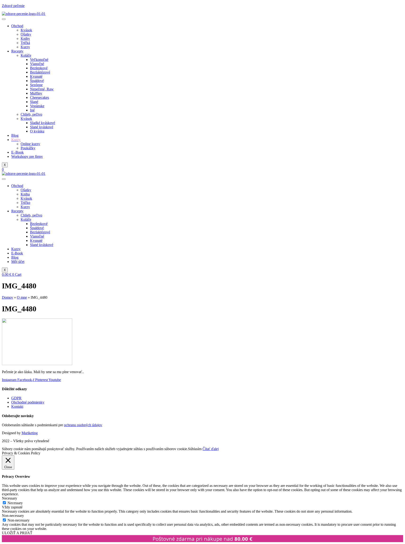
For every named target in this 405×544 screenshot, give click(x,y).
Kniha (25, 194)
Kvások (26, 30)
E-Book (17, 253)
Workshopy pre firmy (27, 156)
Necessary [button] (9, 498)
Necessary (15, 503)
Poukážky (28, 148)
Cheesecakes (39, 97)
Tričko (25, 203)
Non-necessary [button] (13, 516)
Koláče (26, 55)
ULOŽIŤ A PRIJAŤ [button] (17, 533)
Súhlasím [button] (195, 449)
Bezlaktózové (40, 72)
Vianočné (37, 64)
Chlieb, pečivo (31, 114)
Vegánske (37, 106)
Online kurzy (30, 144)
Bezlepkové (39, 68)
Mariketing (30, 433)
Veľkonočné (39, 60)
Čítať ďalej (210, 449)
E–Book (17, 152)
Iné (32, 110)
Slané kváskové (41, 127)
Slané (34, 102)
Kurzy (25, 47)
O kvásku (37, 131)
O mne (22, 297)
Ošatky (26, 34)
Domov (7, 297)
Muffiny (36, 93)
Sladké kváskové (42, 123)
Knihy (25, 38)
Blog (15, 135)
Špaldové (37, 81)
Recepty (17, 51)
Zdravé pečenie (13, 6)
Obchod (17, 26)
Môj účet (17, 262)
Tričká (25, 43)
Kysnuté (36, 76)
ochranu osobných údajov (83, 425)
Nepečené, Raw (42, 89)
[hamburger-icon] (4, 19)
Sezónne (36, 85)
